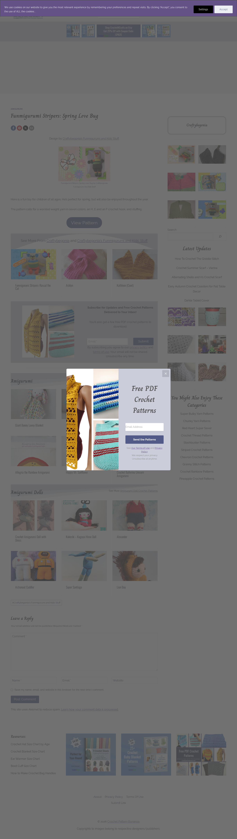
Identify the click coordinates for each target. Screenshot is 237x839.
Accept (223, 9)
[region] (118, 8)
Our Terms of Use (140, 448)
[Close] (165, 373)
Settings (203, 9)
